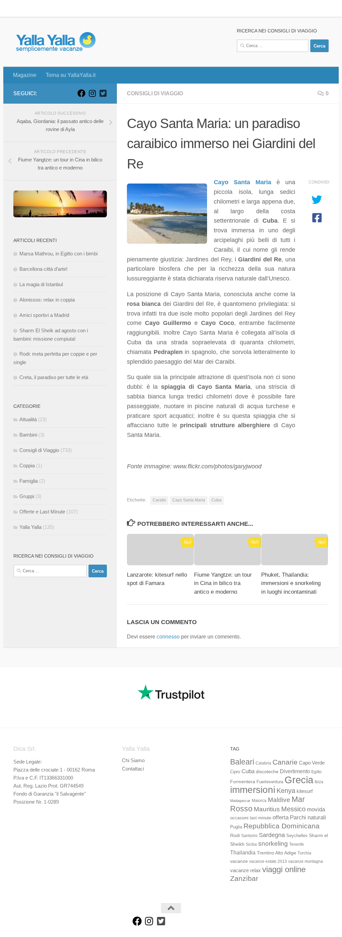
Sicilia (251, 844)
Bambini (28, 435)
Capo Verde (312, 763)
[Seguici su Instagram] (92, 93)
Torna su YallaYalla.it (66, 8)
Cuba (216, 500)
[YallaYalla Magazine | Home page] (55, 41)
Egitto (316, 772)
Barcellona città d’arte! (43, 269)
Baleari (242, 761)
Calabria (263, 763)
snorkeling (273, 843)
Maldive (279, 799)
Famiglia (28, 481)
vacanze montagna (305, 861)
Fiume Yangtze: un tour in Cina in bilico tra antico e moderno (223, 583)
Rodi (235, 835)
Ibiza (319, 782)
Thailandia (242, 852)
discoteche (267, 771)
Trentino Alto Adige (276, 852)
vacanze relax (245, 870)
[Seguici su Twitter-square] (103, 93)
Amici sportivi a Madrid (44, 315)
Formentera (242, 781)
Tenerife (296, 844)
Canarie (285, 762)
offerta (281, 817)
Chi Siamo (133, 760)
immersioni (252, 790)
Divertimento (295, 771)
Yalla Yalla (30, 527)
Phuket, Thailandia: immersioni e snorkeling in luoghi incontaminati (291, 583)
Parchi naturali (308, 817)
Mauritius (267, 809)
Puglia (236, 827)
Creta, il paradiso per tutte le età (53, 377)
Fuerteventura (269, 782)
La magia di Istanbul (41, 284)
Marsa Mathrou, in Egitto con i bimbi (58, 253)
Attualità (28, 419)
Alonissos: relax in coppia (47, 300)
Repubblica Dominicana (281, 826)
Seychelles (297, 835)
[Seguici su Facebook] (81, 93)
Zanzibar (244, 878)
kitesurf (305, 791)
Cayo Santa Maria (242, 182)
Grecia (299, 779)
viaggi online (284, 869)
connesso (168, 636)
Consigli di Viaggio (155, 93)
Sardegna (272, 835)
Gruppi (26, 496)
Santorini (249, 835)
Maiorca (259, 800)
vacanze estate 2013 (268, 861)
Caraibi (159, 500)
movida (316, 809)
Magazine (19, 8)
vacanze (239, 861)
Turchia (304, 853)
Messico (293, 809)
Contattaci (133, 769)
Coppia (27, 465)
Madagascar (240, 801)
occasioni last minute (250, 817)
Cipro (235, 772)
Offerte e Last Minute (42, 511)
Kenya (286, 790)
